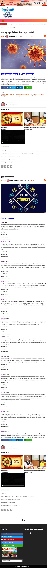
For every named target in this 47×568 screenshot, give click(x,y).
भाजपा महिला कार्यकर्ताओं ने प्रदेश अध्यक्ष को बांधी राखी (9, 159)
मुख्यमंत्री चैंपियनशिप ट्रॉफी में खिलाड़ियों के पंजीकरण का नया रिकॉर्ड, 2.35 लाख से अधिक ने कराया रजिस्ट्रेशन (17, 153)
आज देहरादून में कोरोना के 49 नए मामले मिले (22, 94)
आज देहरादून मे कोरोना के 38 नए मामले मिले (37, 94)
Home (3, 27)
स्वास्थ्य (8, 27)
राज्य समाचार (3, 180)
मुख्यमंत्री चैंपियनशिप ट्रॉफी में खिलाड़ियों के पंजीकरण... (35, 127)
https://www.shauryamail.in (11, 104)
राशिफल (3, 124)
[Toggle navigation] (3, 20)
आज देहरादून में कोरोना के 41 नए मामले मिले (7, 94)
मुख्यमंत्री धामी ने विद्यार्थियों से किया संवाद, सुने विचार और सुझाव (10, 156)
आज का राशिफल (4, 127)
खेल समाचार (31, 124)
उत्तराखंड (27, 124)
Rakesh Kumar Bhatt (13, 36)
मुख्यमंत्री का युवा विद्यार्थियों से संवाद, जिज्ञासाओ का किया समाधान (26, 24)
